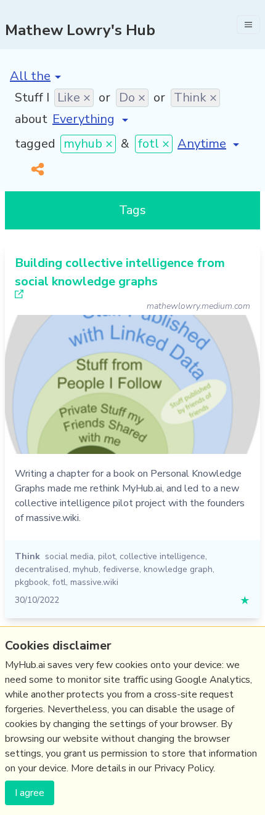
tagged (35, 143)
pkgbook (31, 582)
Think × (195, 97)
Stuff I (32, 97)
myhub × (88, 143)
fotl (59, 582)
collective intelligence (162, 556)
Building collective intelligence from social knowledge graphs (120, 272)
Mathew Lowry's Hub (80, 30)
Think (27, 556)
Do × (132, 97)
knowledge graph (178, 569)
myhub (86, 569)
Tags (132, 210)
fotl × (153, 143)
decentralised (41, 569)
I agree (29, 793)
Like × (74, 97)
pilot (106, 556)
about (31, 119)
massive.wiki (94, 582)
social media (69, 556)
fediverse (121, 569)
